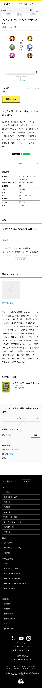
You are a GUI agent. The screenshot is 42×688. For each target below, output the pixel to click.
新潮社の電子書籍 (10, 517)
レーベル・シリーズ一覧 (12, 522)
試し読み (13, 99)
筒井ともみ (7, 27)
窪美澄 (5, 240)
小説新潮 (21, 183)
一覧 (27, 481)
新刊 (5, 563)
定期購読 (7, 553)
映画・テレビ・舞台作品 (12, 578)
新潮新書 (7, 507)
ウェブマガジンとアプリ (12, 548)
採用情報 (7, 609)
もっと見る (20, 259)
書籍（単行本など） (11, 497)
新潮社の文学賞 (9, 619)
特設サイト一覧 (9, 588)
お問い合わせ (9, 629)
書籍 (11, 454)
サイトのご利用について (13, 666)
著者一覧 (7, 532)
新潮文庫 (7, 502)
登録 (35, 435)
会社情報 (7, 604)
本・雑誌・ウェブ (26, 4)
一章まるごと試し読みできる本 (15, 583)
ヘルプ (24, 668)
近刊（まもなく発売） (12, 568)
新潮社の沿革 (9, 614)
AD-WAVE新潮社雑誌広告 (22, 659)
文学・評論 (14, 449)
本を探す (7, 492)
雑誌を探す (8, 543)
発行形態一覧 (9, 527)
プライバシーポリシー (28, 666)
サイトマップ (31, 668)
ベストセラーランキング (12, 573)
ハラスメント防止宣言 (14, 668)
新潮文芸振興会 (22, 656)
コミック (7, 512)
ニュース (7, 624)
